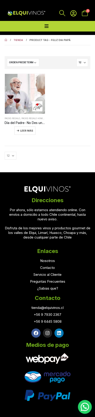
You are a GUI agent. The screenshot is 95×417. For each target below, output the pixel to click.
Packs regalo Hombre (34, 118)
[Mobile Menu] (46, 26)
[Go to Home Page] (6, 40)
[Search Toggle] (62, 13)
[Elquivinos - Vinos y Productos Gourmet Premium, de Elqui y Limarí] (26, 13)
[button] (85, 407)
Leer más (26, 130)
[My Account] (73, 13)
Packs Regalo (12, 118)
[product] (25, 94)
